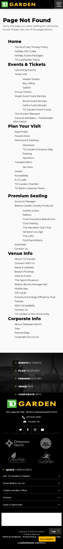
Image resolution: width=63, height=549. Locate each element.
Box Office (29, 83)
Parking (27, 153)
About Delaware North (28, 324)
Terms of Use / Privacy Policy (31, 47)
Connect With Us (25, 263)
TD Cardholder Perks (27, 59)
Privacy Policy (29, 537)
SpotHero (28, 158)
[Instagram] (35, 430)
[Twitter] (20, 430)
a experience (31, 543)
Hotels (18, 171)
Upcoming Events (25, 70)
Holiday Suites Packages (29, 55)
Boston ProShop (24, 271)
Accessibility (21, 175)
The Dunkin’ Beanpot (27, 113)
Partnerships (22, 332)
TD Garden (18, 4)
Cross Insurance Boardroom (39, 219)
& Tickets (30, 362)
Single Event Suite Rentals (30, 96)
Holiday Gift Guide (25, 51)
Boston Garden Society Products (34, 205)
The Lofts (28, 236)
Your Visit (29, 370)
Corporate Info (24, 318)
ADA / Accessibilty (25, 305)
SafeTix (27, 87)
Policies (19, 301)
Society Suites (31, 210)
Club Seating (30, 223)
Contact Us (21, 248)
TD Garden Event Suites (37, 109)
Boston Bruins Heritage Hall (31, 284)
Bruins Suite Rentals (35, 101)
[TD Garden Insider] (42, 430)
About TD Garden (25, 259)
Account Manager (25, 201)
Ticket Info (21, 74)
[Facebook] (28, 430)
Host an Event (23, 276)
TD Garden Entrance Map (38, 149)
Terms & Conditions (11, 537)
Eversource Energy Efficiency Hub (35, 297)
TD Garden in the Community (32, 314)
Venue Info (20, 253)
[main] (31, 181)
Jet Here (28, 167)
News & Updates (24, 267)
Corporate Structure (27, 337)
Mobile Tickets (31, 79)
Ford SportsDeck (33, 240)
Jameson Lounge (33, 231)
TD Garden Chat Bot (27, 184)
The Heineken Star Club (37, 227)
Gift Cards (20, 293)
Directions (28, 145)
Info (26, 386)
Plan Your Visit (24, 126)
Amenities (20, 244)
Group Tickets (23, 92)
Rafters (27, 215)
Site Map (56, 537)
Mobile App (21, 288)
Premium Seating (27, 195)
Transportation (23, 162)
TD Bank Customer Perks (30, 188)
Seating (30, 378)
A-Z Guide (21, 179)
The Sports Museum (27, 280)
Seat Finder (21, 131)
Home (14, 41)
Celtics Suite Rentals (35, 105)
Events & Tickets (27, 64)
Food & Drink (22, 136)
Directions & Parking (26, 140)
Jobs (17, 328)
